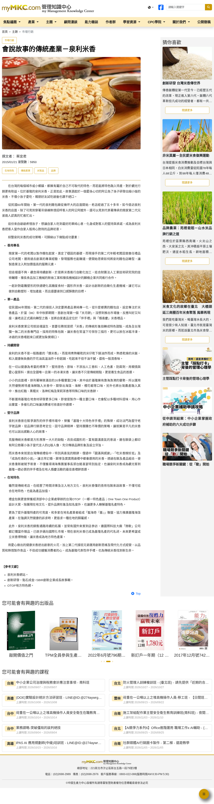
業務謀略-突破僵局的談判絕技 (38, 728)
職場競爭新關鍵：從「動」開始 (186, 464)
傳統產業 (25, 170)
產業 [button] (32, 22)
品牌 (53, 170)
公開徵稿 (204, 22)
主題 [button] (50, 22)
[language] (150, 7)
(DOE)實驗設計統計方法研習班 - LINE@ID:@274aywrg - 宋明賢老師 (67, 697)
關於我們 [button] (180, 22)
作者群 (111, 22)
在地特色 (9, 170)
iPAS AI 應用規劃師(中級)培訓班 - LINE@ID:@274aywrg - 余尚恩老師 (68, 743)
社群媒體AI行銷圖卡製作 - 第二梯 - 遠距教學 (156, 743)
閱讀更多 (195, 110)
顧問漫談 (70, 22)
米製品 (40, 170)
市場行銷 (9, 40)
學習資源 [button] (130, 22)
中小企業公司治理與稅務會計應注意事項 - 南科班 (52, 682)
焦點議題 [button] (10, 22)
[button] (101, 661)
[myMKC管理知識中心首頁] (49, 8)
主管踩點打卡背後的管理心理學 (186, 378)
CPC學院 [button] (155, 22)
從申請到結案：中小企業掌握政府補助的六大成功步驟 (187, 421)
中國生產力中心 (77, 782)
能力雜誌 (91, 22)
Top (138, 593)
